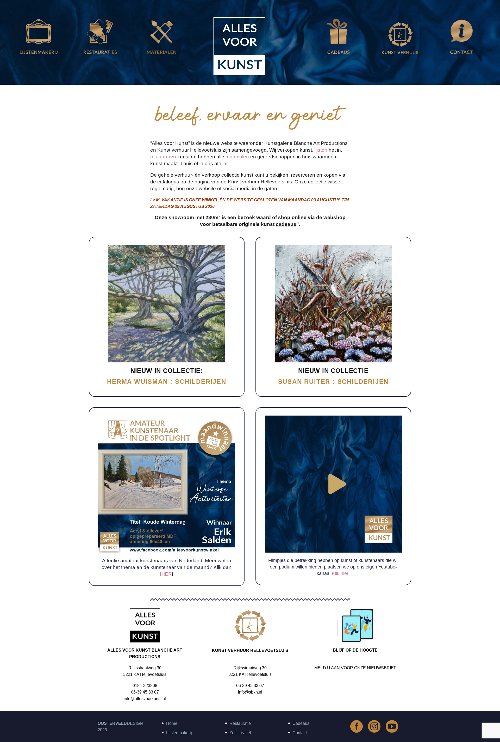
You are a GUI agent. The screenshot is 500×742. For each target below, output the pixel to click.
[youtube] (392, 726)
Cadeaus (300, 723)
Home (171, 723)
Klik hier (339, 573)
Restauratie (240, 723)
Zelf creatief (240, 733)
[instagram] (374, 726)
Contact (299, 733)
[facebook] (356, 726)
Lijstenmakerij (179, 733)
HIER (166, 574)
